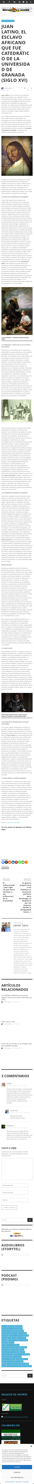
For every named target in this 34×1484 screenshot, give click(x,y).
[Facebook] (9, 2)
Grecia (11, 1342)
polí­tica (10, 1361)
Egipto (4, 1338)
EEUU (26, 1335)
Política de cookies (10, 1481)
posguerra (19, 1361)
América (11, 1326)
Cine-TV (14, 1333)
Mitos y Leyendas (8, 1359)
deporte (5, 1335)
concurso (22, 1333)
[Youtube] (27, 2)
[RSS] (19, 2)
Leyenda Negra (7, 1354)
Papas (4, 1361)
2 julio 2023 (15, 1024)
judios (22, 1352)
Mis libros (17, 1357)
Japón (21, 1349)
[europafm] (10, 1444)
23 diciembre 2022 (17, 1048)
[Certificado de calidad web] (11, 1407)
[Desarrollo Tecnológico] (15, 1417)
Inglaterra (6, 1349)
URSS (29, 1366)
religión (25, 1364)
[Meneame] (26, 862)
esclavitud (5, 868)
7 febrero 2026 (16, 1002)
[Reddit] (9, 862)
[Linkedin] (13, 862)
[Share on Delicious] (28, 90)
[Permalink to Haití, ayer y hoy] (17, 1033)
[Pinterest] (16, 862)
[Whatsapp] (19, 862)
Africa (4, 1326)
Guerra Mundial (8, 1347)
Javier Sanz (7, 1002)
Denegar (17, 1472)
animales (18, 1326)
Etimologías (13, 1340)
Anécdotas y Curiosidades (12, 1328)
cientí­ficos (6, 1333)
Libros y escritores (21, 1354)
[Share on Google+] (28, 88)
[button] (31, 1446)
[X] (6, 862)
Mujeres (19, 1359)
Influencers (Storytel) (13, 822)
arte (16, 1331)
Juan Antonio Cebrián (10, 1352)
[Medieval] (10, 1435)
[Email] (23, 862)
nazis (25, 1359)
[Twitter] (23, 2)
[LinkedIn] (14, 2)
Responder (23, 1085)
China (21, 1331)
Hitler (17, 1347)
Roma (4, 1366)
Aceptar (17, 1467)
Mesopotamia (7, 1357)
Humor (24, 1347)
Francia (5, 1342)
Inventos (14, 1349)
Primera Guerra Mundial (11, 1364)
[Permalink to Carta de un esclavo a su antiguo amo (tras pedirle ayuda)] (17, 1057)
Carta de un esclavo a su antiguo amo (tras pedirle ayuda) (16, 1045)
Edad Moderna (8, 21)
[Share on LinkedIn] (31, 88)
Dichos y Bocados (16, 1335)
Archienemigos (8, 1331)
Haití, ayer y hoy (8, 1022)
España (4, 1340)
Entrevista (12, 1338)
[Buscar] (3, 2)
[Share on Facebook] (21, 88)
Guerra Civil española (10, 1345)
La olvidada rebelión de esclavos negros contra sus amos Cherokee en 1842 (16, 997)
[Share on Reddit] (31, 90)
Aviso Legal (19, 1481)
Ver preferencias (17, 1477)
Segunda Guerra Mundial (17, 1366)
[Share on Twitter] (25, 88)
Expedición (23, 1340)
